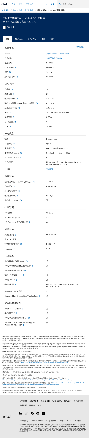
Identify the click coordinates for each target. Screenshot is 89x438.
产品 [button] (13, 4)
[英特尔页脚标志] (7, 416)
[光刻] (10, 72)
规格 (7, 39)
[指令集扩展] (15, 284)
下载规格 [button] (79, 47)
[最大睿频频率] (17, 99)
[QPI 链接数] (15, 122)
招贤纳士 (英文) (35, 405)
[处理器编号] (15, 67)
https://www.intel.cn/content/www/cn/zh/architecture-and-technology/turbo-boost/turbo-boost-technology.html (36, 380)
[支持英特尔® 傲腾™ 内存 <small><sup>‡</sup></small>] (26, 261)
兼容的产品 (32, 39)
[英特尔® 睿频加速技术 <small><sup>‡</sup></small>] (25, 271)
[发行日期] (13, 144)
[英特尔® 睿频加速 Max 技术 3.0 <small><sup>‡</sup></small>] (32, 266)
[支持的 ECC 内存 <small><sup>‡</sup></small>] (21, 200)
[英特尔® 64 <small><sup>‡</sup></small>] (16, 280)
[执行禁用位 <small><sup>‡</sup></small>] (16, 313)
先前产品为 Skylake (54, 58)
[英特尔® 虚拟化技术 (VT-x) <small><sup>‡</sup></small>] (29, 318)
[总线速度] (13, 117)
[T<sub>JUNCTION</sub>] (14, 249)
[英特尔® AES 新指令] (22, 309)
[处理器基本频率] (19, 108)
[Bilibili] (38, 414)
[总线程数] (13, 94)
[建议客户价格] (17, 77)
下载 (43, 39)
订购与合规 (18, 39)
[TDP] (10, 126)
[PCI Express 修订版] (22, 217)
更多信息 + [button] (30, 4)
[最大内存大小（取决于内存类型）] (34, 182)
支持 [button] (20, 4)
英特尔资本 (33, 401)
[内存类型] (13, 186)
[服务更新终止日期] (21, 153)
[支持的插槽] (15, 235)
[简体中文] (52, 4)
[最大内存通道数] (19, 191)
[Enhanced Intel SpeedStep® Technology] (39, 296)
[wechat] (32, 414)
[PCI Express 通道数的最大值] (29, 222)
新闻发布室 (78, 401)
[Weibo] (26, 414)
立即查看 (50, 169)
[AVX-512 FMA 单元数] (24, 291)
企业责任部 (45, 401)
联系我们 (67, 401)
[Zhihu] (43, 414)
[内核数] (12, 89)
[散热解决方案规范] (21, 244)
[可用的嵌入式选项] (21, 158)
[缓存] (10, 112)
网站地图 (23, 405)
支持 (52, 39)
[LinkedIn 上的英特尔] (20, 414)
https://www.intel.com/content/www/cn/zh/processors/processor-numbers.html (44, 363)
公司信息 (23, 401)
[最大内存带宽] (17, 196)
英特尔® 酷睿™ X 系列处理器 (57, 53)
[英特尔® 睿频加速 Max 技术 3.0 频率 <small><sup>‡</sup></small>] (37, 103)
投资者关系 (57, 401)
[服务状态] (13, 148)
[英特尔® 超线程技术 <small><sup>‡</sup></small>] (23, 275)
